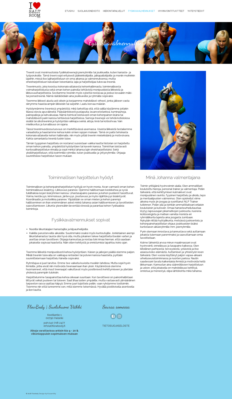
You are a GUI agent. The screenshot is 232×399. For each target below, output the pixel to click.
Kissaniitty (51, 393)
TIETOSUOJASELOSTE (116, 325)
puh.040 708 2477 (54, 322)
